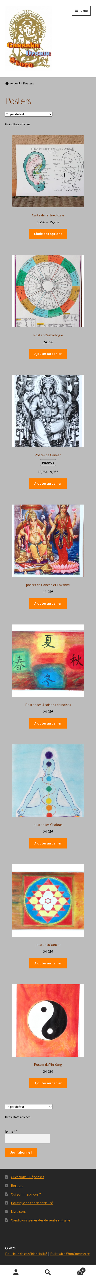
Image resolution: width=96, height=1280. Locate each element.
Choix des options (48, 233)
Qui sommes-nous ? (26, 1194)
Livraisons (18, 1211)
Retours (17, 1185)
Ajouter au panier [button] (48, 353)
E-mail (11, 1131)
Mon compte (16, 1272)
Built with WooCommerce (70, 1253)
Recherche (48, 1272)
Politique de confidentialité (32, 1202)
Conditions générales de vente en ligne (40, 1220)
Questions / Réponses (27, 1177)
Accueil (15, 83)
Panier (74, 1268)
